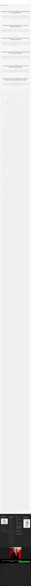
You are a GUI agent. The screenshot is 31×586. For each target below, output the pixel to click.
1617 (16, 273)
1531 (11, 264)
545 (27, 150)
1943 (24, 310)
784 (1, 179)
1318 (6, 240)
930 (13, 195)
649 (11, 163)
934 (21, 195)
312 (9, 124)
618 (5, 160)
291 (23, 121)
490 (1, 145)
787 (7, 179)
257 (11, 118)
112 (1, 102)
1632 (18, 275)
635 (11, 161)
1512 (1, 262)
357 (15, 129)
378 (1, 132)
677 (11, 166)
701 (3, 169)
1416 (6, 251)
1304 (6, 238)
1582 (1, 270)
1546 (14, 265)
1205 (3, 227)
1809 (8, 296)
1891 (3, 305)
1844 (22, 299)
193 (23, 110)
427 (15, 137)
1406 (14, 249)
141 (3, 105)
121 (19, 102)
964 (25, 198)
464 (5, 142)
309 (3, 124)
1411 (23, 249)
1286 (26, 235)
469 (15, 142)
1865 (8, 302)
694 (17, 168)
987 (15, 201)
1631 (16, 275)
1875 (28, 302)
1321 (11, 240)
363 (27, 129)
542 (21, 150)
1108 (6, 216)
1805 (28, 294)
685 (27, 166)
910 (1, 193)
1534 (18, 264)
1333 (8, 241)
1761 (24, 289)
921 (23, 193)
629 (27, 160)
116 (9, 102)
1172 (21, 222)
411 (11, 136)
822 (21, 182)
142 (5, 105)
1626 (6, 275)
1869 (16, 302)
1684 (10, 281)
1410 (22, 249)
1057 (16, 209)
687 (3, 168)
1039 (8, 208)
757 (3, 176)
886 (9, 190)
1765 (4, 291)
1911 (15, 307)
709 (19, 169)
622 (13, 160)
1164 (6, 222)
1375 (8, 246)
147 (15, 105)
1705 (24, 283)
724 (21, 171)
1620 (22, 273)
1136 (6, 219)
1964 (10, 313)
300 (13, 123)
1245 (28, 230)
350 (1, 129)
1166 (10, 222)
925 (3, 195)
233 (19, 115)
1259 (28, 232)
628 (25, 160)
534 (5, 150)
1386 (2, 248)
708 (17, 169)
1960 (2, 313)
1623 (28, 273)
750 (17, 174)
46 (9, 94)
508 (9, 147)
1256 (22, 232)
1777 (28, 291)
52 (21, 94)
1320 (10, 240)
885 (7, 190)
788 (9, 179)
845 (11, 185)
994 (1, 203)
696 (21, 168)
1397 (24, 248)
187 (11, 110)
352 (5, 129)
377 (27, 131)
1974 (2, 315)
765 (19, 176)
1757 (16, 289)
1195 (12, 225)
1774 (22, 291)
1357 (28, 243)
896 (1, 192)
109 (23, 100)
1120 (1, 217)
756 (1, 176)
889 (15, 190)
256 (9, 118)
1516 (10, 262)
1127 (15, 217)
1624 (2, 275)
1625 (3, 275)
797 (27, 179)
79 (19, 97)
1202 (26, 225)
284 (9, 121)
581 (15, 155)
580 (13, 155)
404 (25, 134)
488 (25, 144)
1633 (20, 275)
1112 (13, 216)
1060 (22, 209)
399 (15, 134)
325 (7, 126)
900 (9, 192)
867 (27, 187)
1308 (14, 238)
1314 (26, 238)
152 (25, 105)
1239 (16, 230)
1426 (26, 251)
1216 (26, 227)
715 (3, 171)
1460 (10, 256)
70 (1, 97)
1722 (1, 286)
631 (3, 161)
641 (23, 161)
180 (25, 108)
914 (9, 193)
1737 (3, 288)
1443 (4, 254)
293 (27, 121)
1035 (28, 206)
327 (11, 126)
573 (27, 153)
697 (23, 168)
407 (3, 136)
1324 (18, 240)
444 (21, 139)
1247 (3, 232)
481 (11, 144)
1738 (6, 288)
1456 (2, 256)
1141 (15, 219)
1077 (28, 211)
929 (11, 195)
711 (23, 169)
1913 (20, 307)
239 (3, 116)
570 (21, 153)
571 (23, 153)
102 (9, 100)
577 (7, 155)
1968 (18, 313)
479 (7, 144)
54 (25, 94)
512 (17, 147)
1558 (10, 267)
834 (17, 184)
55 (27, 94)
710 (21, 169)
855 (3, 187)
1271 (23, 233)
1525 (28, 262)
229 (11, 115)
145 (11, 105)
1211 (15, 227)
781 (23, 177)
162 (17, 107)
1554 (2, 267)
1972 (26, 313)
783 (27, 177)
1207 (8, 227)
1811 (11, 296)
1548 (18, 265)
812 (1, 182)
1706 (26, 283)
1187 (24, 224)
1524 (26, 262)
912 (5, 193)
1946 (2, 312)
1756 (14, 289)
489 (27, 144)
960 (17, 198)
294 (1, 123)
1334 (10, 241)
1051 (3, 209)
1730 (18, 286)
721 (15, 171)
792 (17, 179)
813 (3, 182)
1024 (6, 206)
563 (7, 153)
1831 (24, 297)
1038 (6, 208)
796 (25, 179)
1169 (16, 222)
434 (1, 139)
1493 (20, 259)
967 (3, 200)
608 (13, 158)
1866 (10, 302)
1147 (28, 219)
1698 (10, 283)
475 (27, 142)
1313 (23, 238)
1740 (10, 288)
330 (17, 126)
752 (21, 174)
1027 (12, 206)
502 (25, 145)
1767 (8, 291)
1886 (22, 304)
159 (11, 107)
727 (27, 171)
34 (13, 92)
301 (15, 123)
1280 (14, 235)
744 (5, 174)
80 (21, 97)
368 (9, 131)
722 (17, 171)
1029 (16, 206)
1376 (10, 246)
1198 (18, 225)
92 (17, 99)
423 (7, 137)
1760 (22, 289)
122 (21, 102)
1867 (12, 302)
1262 (6, 233)
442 (17, 139)
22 (17, 91)
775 (11, 177)
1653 (4, 278)
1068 (10, 211)
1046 (22, 208)
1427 (28, 251)
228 (9, 115)
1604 (18, 272)
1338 (18, 241)
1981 (16, 315)
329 (15, 126)
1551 (23, 265)
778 (17, 177)
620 (9, 160)
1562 (18, 267)
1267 (16, 233)
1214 (21, 227)
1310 (18, 238)
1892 (6, 305)
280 (1, 121)
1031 (20, 206)
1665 (28, 278)
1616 (14, 273)
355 (11, 129)
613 (23, 158)
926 (5, 195)
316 (17, 124)
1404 (10, 249)
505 (3, 147)
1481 (24, 257)
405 (27, 134)
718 (9, 171)
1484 (2, 259)
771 (3, 177)
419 (27, 136)
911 (3, 193)
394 (5, 134)
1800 (18, 294)
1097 (12, 214)
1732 (22, 286)
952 (1, 198)
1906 (6, 307)
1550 (22, 265)
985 (11, 201)
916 (13, 193)
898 (5, 192)
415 (19, 136)
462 (1, 142)
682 (21, 166)
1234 (6, 230)
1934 (6, 310)
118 (13, 102)
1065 (4, 211)
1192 (5, 225)
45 (7, 94)
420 (1, 137)
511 (15, 147)
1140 (14, 219)
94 (21, 99)
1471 (3, 257)
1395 (20, 248)
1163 (3, 222)
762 (13, 176)
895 (27, 190)
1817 (24, 296)
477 (3, 144)
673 (3, 166)
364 (1, 131)
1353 (20, 243)
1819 (28, 296)
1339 (20, 241)
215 (11, 113)
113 (3, 102)
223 (27, 113)
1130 (22, 217)
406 (1, 136)
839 (27, 184)
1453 (24, 254)
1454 (26, 254)
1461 (12, 256)
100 (5, 100)
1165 (8, 222)
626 (21, 160)
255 (7, 118)
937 (27, 195)
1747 (24, 288)
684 (25, 166)
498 (17, 145)
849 (19, 185)
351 (3, 129)
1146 (26, 219)
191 (19, 110)
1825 (12, 297)
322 (1, 126)
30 (5, 92)
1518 (14, 262)
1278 (10, 235)
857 (7, 187)
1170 (18, 222)
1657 (12, 278)
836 (21, 184)
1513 (3, 262)
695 (19, 168)
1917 (28, 307)
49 (15, 94)
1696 (6, 283)
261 (19, 118)
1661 (20, 278)
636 (13, 161)
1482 (26, 257)
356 (13, 129)
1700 (14, 283)
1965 (12, 313)
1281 (15, 235)
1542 (6, 265)
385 (15, 132)
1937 (12, 310)
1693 (28, 281)
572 (25, 153)
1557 (8, 267)
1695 (4, 283)
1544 (10, 265)
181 (27, 108)
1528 (6, 264)
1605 (20, 272)
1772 (18, 291)
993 (27, 201)
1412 (26, 249)
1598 (6, 272)
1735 (28, 286)
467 (11, 142)
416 (21, 136)
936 (25, 195)
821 (19, 182)
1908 (10, 307)
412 (13, 136)
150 (21, 105)
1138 (10, 219)
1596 (2, 272)
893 (23, 190)
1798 (14, 294)
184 (5, 110)
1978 (10, 315)
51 (19, 94)
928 (9, 195)
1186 (22, 224)
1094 (6, 214)
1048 (26, 208)
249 (23, 116)
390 (25, 132)
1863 (4, 302)
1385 (28, 246)
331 (19, 126)
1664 (26, 278)
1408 (18, 249)
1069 (12, 211)
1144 (22, 219)
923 (27, 193)
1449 (16, 254)
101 (7, 100)
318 (21, 124)
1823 (8, 297)
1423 (20, 251)
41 (27, 92)
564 (9, 153)
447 (27, 139)
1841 (16, 299)
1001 (16, 203)
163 (19, 107)
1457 (4, 256)
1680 (2, 281)
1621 (23, 273)
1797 (12, 294)
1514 (6, 262)
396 (9, 134)
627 (23, 160)
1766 (6, 291)
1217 (28, 227)
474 (25, 142)
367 (7, 131)
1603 (16, 272)
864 (21, 187)
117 (11, 102)
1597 (4, 272)
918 (17, 193)
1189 (28, 224)
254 (5, 118)
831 (11, 184)
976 (21, 200)
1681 (3, 281)
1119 (28, 216)
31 (7, 92)
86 (5, 99)
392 (1, 134)
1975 (4, 315)
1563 (20, 267)
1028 (14, 206)
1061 (24, 209)
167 (27, 107)
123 (23, 102)
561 (3, 153)
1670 (10, 280)
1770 (14, 291)
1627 (8, 275)
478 (5, 144)
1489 (12, 259)
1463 (16, 256)
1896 (14, 305)
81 (23, 97)
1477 (16, 257)
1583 (4, 270)
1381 (20, 246)
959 (15, 198)
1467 (24, 256)
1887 (24, 304)
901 (11, 192)
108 (21, 100)
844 (9, 185)
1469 (28, 256)
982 (5, 201)
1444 (6, 254)
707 (15, 169)
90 (13, 99)
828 (5, 184)
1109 (8, 216)
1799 (16, 294)
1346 (6, 243)
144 (9, 105)
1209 (12, 227)
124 (25, 102)
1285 (24, 235)
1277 (8, 235)
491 (3, 145)
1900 (22, 305)
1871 (20, 302)
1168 (14, 222)
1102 (21, 214)
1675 (20, 280)
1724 (6, 286)
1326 (22, 240)
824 (25, 182)
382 (9, 132)
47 (11, 94)
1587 (12, 270)
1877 (4, 304)
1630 (14, 275)
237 (27, 115)
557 (23, 152)
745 (7, 174)
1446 (10, 254)
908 (25, 192)
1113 (15, 216)
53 (23, 94)
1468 (26, 256)
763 (15, 176)
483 (15, 144)
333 (23, 126)
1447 (12, 254)
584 (21, 155)
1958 (26, 312)
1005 (24, 203)
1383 (24, 246)
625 (19, 160)
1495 (24, 259)
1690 (22, 281)
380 (5, 132)
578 (9, 155)
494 (9, 145)
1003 (20, 203)
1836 (6, 299)
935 (23, 195)
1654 (6, 278)
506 (5, 147)
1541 (3, 265)
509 (11, 147)
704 (9, 169)
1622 (26, 273)
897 (3, 192)
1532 (14, 264)
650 (13, 163)
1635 (24, 275)
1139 (12, 219)
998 (9, 203)
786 (5, 179)
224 (1, 115)
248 (21, 116)
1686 (14, 281)
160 (13, 107)
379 (3, 132)
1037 (4, 208)
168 (1, 108)
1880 (10, 304)
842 (5, 185)
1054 (10, 209)
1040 (10, 208)
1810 (10, 296)
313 (11, 124)
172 (9, 108)
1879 (8, 304)
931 (15, 195)
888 (13, 190)
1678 (26, 280)
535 (7, 150)
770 (1, 177)
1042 (14, 208)
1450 (18, 254)
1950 (10, 312)
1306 (10, 238)
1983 (20, 315)
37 (19, 92)
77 (15, 97)
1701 (16, 283)
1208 (10, 227)
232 (17, 115)
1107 (3, 216)
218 (17, 113)
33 (11, 92)
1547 (16, 265)
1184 (18, 224)
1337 (16, 241)
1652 (1, 278)
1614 (10, 273)
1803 (24, 294)
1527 (3, 264)
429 (19, 137)
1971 (24, 313)
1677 (24, 280)
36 (17, 92)
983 (7, 201)
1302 (1, 238)
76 (13, 97)
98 (1, 100)
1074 (22, 211)
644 (1, 163)
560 (1, 153)
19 (11, 91)
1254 (18, 232)
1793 (4, 294)
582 (17, 155)
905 (19, 192)
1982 (18, 315)
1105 (28, 214)
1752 (6, 289)
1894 (10, 305)
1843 (20, 299)
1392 (14, 248)
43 (3, 94)
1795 (8, 294)
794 (21, 179)
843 (7, 185)
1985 (24, 315)
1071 (16, 211)
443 (19, 139)
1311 (19, 238)
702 (5, 169)
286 (13, 121)
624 (17, 160)
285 (11, 121)
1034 (26, 206)
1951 (12, 312)
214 (9, 113)
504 (1, 147)
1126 (13, 217)
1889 (28, 304)
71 (3, 97)
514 (21, 147)
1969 (20, 313)
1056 (14, 209)
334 (25, 126)
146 (13, 105)
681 (19, 166)
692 (13, 168)
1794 (6, 294)
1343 (28, 241)
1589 (16, 270)
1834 (2, 299)
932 (17, 195)
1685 (12, 281)
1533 (16, 264)
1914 (22, 307)
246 (17, 116)
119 (15, 102)
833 (15, 184)
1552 (26, 265)
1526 (1, 264)
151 (23, 105)
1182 (13, 224)
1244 (26, 230)
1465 (20, 256)
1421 (15, 251)
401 (19, 134)
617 (3, 160)
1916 (26, 307)
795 (23, 179)
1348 (10, 243)
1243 (24, 230)
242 (9, 116)
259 (15, 118)
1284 (22, 235)
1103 (24, 214)
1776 (26, 291)
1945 (28, 310)
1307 (12, 238)
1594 (26, 270)
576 (5, 155)
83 (27, 97)
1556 (6, 267)
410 (9, 136)
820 (17, 182)
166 (25, 107)
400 (17, 134)
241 (7, 116)
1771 (15, 291)
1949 (8, 312)
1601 (12, 272)
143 (7, 105)
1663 (24, 278)
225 (3, 115)
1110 (9, 216)
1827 (16, 297)
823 (23, 182)
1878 (6, 304)
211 (3, 113)
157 (7, 107)
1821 (3, 297)
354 (9, 129)
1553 (28, 265)
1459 (8, 256)
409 (7, 136)
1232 (1, 230)
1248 (6, 232)
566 (13, 153)
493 (7, 145)
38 (21, 92)
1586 (10, 270)
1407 (16, 249)
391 (27, 132)
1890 (2, 305)
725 (23, 171)
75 (11, 97)
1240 (18, 230)
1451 (20, 254)
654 (21, 163)
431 (23, 137)
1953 (16, 312)
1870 (18, 302)
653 (19, 163)
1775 (24, 291)
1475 (12, 257)
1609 (28, 272)
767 (23, 176)
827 (3, 184)
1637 (28, 275)
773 (7, 177)
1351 (15, 243)
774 (9, 177)
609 (15, 158)
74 (9, 97)
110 (25, 100)
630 (1, 161)
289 (19, 121)
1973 (28, 313)
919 (19, 193)
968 (5, 200)
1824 (10, 297)
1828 (18, 297)
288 (17, 121)
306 (25, 123)
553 (15, 152)
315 (15, 124)
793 (19, 179)
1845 (24, 299)
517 (27, 147)
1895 (12, 305)
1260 (2, 233)
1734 (26, 286)
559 (27, 152)
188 (13, 110)
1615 (12, 273)
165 (23, 107)
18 (9, 91)
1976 (6, 315)
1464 (18, 256)
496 (13, 145)
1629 (12, 275)
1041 (12, 208)
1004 (22, 203)
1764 (2, 291)
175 (15, 108)
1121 (3, 217)
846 (13, 185)
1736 (2, 288)
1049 (28, 208)
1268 (18, 233)
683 (23, 166)
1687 (16, 281)
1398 (26, 248)
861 (15, 187)
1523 (24, 262)
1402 (6, 249)
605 (7, 158)
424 (9, 137)
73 (7, 97)
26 (25, 91)
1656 (10, 278)
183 (3, 110)
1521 (19, 262)
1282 (18, 235)
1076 (26, 211)
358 (17, 129)
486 (21, 144)
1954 (18, 312)
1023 (3, 206)
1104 (26, 214)
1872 (22, 302)
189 (15, 110)
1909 (12, 307)
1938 (14, 310)
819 (15, 182)
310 (5, 124)
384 (13, 132)
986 (13, 201)
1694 (2, 283)
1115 (19, 216)
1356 (26, 243)
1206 (6, 227)
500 (21, 145)
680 (17, 166)
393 (3, 134)
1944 (26, 310)
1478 (18, 257)
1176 (1, 224)
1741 (11, 288)
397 (11, 134)
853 (27, 185)
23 (19, 91)
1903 (28, 305)
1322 (13, 240)
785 (3, 179)
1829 (20, 297)
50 (17, 94)
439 (11, 139)
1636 (26, 275)
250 (25, 116)
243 (11, 116)
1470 (2, 257)
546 (1, 152)
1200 (22, 225)
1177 (3, 224)
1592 (22, 270)
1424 (22, 251)
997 (7, 203)
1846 (26, 299)
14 (1, 91)
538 (13, 150)
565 (11, 153)
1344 (2, 243)
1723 (3, 286)
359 (19, 129)
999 (11, 203)
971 (11, 200)
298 (9, 123)
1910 (14, 307)
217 (15, 113)
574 (1, 155)
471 (19, 142)
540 (17, 150)
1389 (8, 248)
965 (27, 198)
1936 (10, 310)
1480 (22, 257)
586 (25, 155)
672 (1, 166)
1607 (24, 272)
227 (7, 115)
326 (9, 126)
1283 (20, 235)
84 (1, 99)
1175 (28, 222)
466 (9, 142)
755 (27, 174)
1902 (26, 305)
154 (1, 107)
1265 (12, 233)
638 (17, 161)
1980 (14, 315)
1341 (24, 241)
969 (7, 200)
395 (7, 134)
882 (1, 190)
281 (3, 121)
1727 (12, 286)
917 (15, 193)
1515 (7, 262)
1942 (22, 310)
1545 (12, 265)
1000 (14, 203)
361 (23, 129)
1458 (6, 256)
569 (19, 153)
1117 (23, 216)
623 (15, 160)
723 (19, 171)
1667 (4, 280)
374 (21, 131)
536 (9, 150)
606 (9, 158)
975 (19, 200)
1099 (16, 214)
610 (17, 158)
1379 (16, 246)
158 (9, 107)
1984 (22, 315)
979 (27, 200)
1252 (13, 232)
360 (21, 129)
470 (17, 142)
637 (15, 161)
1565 (24, 267)
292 (25, 121)
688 (5, 168)
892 (21, 190)
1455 (28, 254)
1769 (12, 291)
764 (17, 176)
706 (13, 169)
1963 (8, 313)
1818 (26, 296)
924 (1, 195)
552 (13, 152)
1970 (22, 313)
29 (3, 92)
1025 (8, 206)
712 (25, 169)
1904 (2, 307)
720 (13, 171)
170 (5, 108)
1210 (13, 227)
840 (1, 185)
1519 (16, 262)
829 (7, 184)
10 (21, 89)
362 (25, 129)
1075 (24, 211)
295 (3, 123)
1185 (20, 224)
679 (15, 166)
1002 (18, 203)
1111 (11, 216)
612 (21, 158)
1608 (26, 272)
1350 (14, 243)
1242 (22, 230)
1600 (10, 272)
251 (27, 116)
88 (9, 99)
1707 (28, 283)
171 (7, 108)
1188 (26, 224)
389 (23, 132)
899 (7, 192)
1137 (7, 219)
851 (23, 185)
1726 (10, 286)
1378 (14, 246)
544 (25, 150)
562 (5, 153)
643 (27, 161)
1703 (20, 283)
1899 (20, 305)
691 (11, 168)
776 (13, 177)
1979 (12, 315)
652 (17, 163)
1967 (16, 313)
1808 (6, 296)
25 (23, 91)
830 (9, 184)
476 (1, 144)
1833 (28, 297)
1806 (2, 296)
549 (7, 152)
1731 (19, 286)
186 (9, 110)
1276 (6, 235)
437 (7, 139)
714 (1, 171)
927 (7, 195)
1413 (28, 249)
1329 (28, 240)
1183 (16, 224)
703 (7, 169)
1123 (7, 217)
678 (13, 166)
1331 (3, 241)
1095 (8, 214)
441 (15, 139)
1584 (6, 270)
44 (5, 94)
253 (3, 118)
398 (13, 134)
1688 (18, 281)
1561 (16, 267)
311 (7, 124)
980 (1, 201)
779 (19, 177)
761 (11, 176)
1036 (2, 208)
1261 (3, 233)
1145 (24, 219)
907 (23, 192)
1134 (1, 219)
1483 (28, 257)
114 (5, 102)
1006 (26, 203)
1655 (8, 278)
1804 (26, 294)
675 (7, 166)
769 (27, 176)
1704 (22, 283)
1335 (12, 241)
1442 (2, 254)
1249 (8, 232)
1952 (14, 312)
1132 (26, 217)
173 (11, 108)
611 (19, 158)
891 (19, 190)
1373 (3, 246)
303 (19, 123)
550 (9, 152)
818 (13, 182)
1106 (1, 216)
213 (7, 113)
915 (11, 193)
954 (5, 198)
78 (17, 97)
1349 (12, 243)
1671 (12, 280)
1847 (28, 299)
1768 (10, 291)
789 (11, 179)
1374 (6, 246)
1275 (3, 235)
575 (3, 155)
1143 (20, 219)
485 (19, 144)
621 (11, 160)
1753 (8, 289)
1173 (23, 222)
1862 (2, 302)
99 (3, 100)
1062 (26, 209)
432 (25, 137)
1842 (18, 299)
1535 (20, 264)
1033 (24, 206)
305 (23, 123)
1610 (1, 273)
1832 (26, 297)
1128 (17, 217)
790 (13, 179)
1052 (6, 209)
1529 (8, 264)
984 (9, 201)
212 (5, 113)
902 (13, 192)
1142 (17, 219)
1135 (3, 219)
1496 (26, 259)
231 (15, 115)
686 (1, 168)
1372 (1, 246)
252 (1, 118)
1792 (1, 294)
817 (11, 182)
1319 (8, 240)
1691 (24, 281)
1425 (24, 251)
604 (5, 158)
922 (25, 193)
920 (21, 193)
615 (27, 158)
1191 (3, 225)
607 (11, 158)
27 (27, 91)
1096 (10, 214)
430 (21, 137)
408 (5, 136)
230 (13, 115)
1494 (22, 259)
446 (25, 139)
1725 (8, 286)
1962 (6, 313)
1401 (3, 249)
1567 (28, 267)
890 (17, 190)
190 (17, 110)
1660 (18, 278)
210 (1, 113)
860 (13, 187)
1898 (18, 305)
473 (23, 142)
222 (25, 113)
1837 (8, 299)
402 (21, 134)
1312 (21, 238)
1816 (22, 296)
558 (25, 152)
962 (21, 198)
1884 (18, 304)
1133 (28, 217)
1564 (22, 267)
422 (5, 137)
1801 (20, 294)
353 (7, 129)
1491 (16, 259)
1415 (3, 251)
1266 (14, 233)
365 (3, 131)
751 (19, 174)
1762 (26, 289)
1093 (4, 214)
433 (27, 137)
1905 (4, 307)
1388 (6, 248)
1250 (10, 232)
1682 (6, 281)
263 (23, 118)
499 (19, 145)
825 (27, 182)
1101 (19, 214)
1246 (2, 232)
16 (5, 91)
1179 (8, 224)
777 (15, 177)
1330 (2, 241)
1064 (2, 211)
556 (21, 152)
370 (13, 131)
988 (17, 201)
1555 (3, 267)
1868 (14, 302)
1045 (20, 208)
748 (13, 174)
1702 (18, 283)
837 (23, 184)
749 (15, 174)
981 (3, 201)
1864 (6, 302)
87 (7, 99)
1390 (10, 248)
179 (23, 108)
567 (15, 153)
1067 (8, 211)
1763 (28, 289)
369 (11, 131)
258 (13, 118)
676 (9, 166)
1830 (22, 297)
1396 (22, 248)
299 (11, 123)
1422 (18, 251)
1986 (26, 315)
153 (27, 105)
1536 (22, 264)
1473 (8, 257)
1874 (26, 302)
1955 (20, 312)
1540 (2, 265)
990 (21, 201)
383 (11, 132)
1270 (22, 233)
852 (25, 185)
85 (3, 99)
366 (5, 131)
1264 (10, 233)
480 (9, 144)
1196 (14, 225)
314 (13, 124)
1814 (18, 296)
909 (27, 192)
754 (25, 174)
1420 (14, 251)
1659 (16, 278)
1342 (26, 241)
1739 (8, 288)
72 (5, 97)
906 (21, 192)
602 (1, 158)
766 (21, 176)
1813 (16, 296)
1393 (16, 248)
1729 (16, 286)
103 (11, 100)
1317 (3, 240)
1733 (24, 286)
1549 (20, 265)
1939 (16, 310)
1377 (12, 246)
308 (1, 124)
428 (17, 137)
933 (19, 195)
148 (17, 105)
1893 (8, 305)
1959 (28, 312)
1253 (16, 232)
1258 (26, 232)
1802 (22, 294)
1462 (14, 256)
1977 (8, 315)
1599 (8, 272)
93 (19, 99)
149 (19, 105)
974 (17, 200)
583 (19, 155)
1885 (20, 304)
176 (17, 108)
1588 (14, 270)
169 (3, 108)
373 (19, 131)
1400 (2, 249)
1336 (14, 241)
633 (7, 161)
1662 (22, 278)
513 (19, 147)
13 (27, 89)
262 (21, 118)
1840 (14, 299)
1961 (3, 313)
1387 (4, 248)
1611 (3, 273)
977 (23, 200)
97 (27, 99)
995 (3, 203)
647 (7, 163)
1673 (16, 280)
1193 (8, 225)
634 (9, 161)
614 (25, 158)
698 (25, 168)
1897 (16, 305)
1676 (22, 280)
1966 (14, 313)
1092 (2, 214)
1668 (6, 280)
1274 (1, 235)
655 (23, 163)
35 (15, 92)
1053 (8, 209)
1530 (10, 264)
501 (23, 145)
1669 (8, 280)
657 (27, 163)
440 (13, 139)
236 (25, 115)
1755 (12, 289)
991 (23, 201)
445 (23, 139)
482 (13, 144)
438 (9, 139)
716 (5, 171)
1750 (2, 289)
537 (11, 150)
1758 (18, 289)
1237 (12, 230)
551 (11, 152)
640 (21, 161)
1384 (26, 246)
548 (5, 152)
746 (9, 174)
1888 (26, 304)
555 (19, 152)
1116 (21, 216)
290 (21, 121)
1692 (26, 281)
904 (17, 192)
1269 (20, 233)
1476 (14, 257)
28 (1, 92)
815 (7, 182)
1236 (10, 230)
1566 (26, 267)
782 (25, 177)
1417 (8, 251)
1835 (4, 299)
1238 (14, 230)
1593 (24, 270)
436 (5, 139)
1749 (28, 288)
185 (7, 110)
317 (19, 124)
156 (5, 107)
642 (25, 161)
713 (27, 169)
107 (19, 100)
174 (13, 108)
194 (25, 110)
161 (15, 107)
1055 (12, 209)
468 (13, 142)
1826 (14, 297)
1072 (18, 211)
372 (17, 131)
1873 (24, 302)
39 (23, 92)
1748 (26, 288)
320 (25, 124)
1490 (14, 259)
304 (21, 123)
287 (15, 121)
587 (27, 155)
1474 (10, 257)
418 (25, 136)
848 (17, 185)
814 (5, 182)
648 (9, 163)
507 (7, 147)
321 (27, 124)
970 (9, 200)
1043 (16, 208)
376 (25, 131)
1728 (14, 286)
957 (11, 198)
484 (17, 144)
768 (25, 176)
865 (23, 187)
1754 (10, 289)
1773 (20, 291)
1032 (22, 206)
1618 (18, 273)
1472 (6, 257)
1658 (14, 278)
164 (21, 107)
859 (11, 187)
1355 (24, 243)
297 (7, 123)
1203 (28, 225)
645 (3, 163)
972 (13, 200)
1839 (12, 299)
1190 (1, 225)
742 (1, 174)
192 (21, 110)
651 (15, 163)
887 (11, 190)
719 (11, 171)
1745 (20, 288)
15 (3, 91)
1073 (20, 211)
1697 (8, 283)
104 (13, 100)
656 (25, 163)
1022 (1, 206)
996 (5, 203)
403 (23, 134)
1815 (20, 296)
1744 (18, 288)
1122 (5, 217)
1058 (18, 209)
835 (19, 184)
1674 (18, 280)
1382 (22, 246)
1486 (6, 259)
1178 (6, 224)
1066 (6, 211)
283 (7, 121)
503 (27, 145)
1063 (28, 209)
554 (17, 152)
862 (17, 187)
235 (23, 115)
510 (13, 147)
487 (23, 144)
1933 (4, 310)
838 (25, 184)
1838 (10, 299)
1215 (23, 227)
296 (5, 123)
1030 (18, 206)
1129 (19, 217)
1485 (4, 259)
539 (15, 150)
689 (7, 168)
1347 (8, 243)
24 (21, 91)
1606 (22, 272)
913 (7, 193)
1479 (20, 257)
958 (13, 198)
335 (27, 126)
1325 (20, 240)
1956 (22, 312)
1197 (16, 225)
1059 (20, 209)
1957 (24, 312)
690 (9, 168)
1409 (20, 249)
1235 (8, 230)
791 (15, 179)
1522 (21, 262)
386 (17, 132)
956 (9, 198)
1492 (18, 259)
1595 (28, 270)
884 (5, 190)
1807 (4, 296)
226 (5, 115)
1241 (19, 230)
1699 (12, 283)
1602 (14, 272)
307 (27, 123)
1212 (17, 227)
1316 (1, 240)
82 (25, 97)
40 (25, 92)
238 (1, 116)
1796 (10, 294)
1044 (18, 208)
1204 (2, 227)
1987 (28, 315)
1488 (10, 259)
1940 (18, 310)
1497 (28, 259)
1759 (20, 289)
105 (15, 100)
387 (19, 132)
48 (13, 94)
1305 (8, 238)
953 (3, 198)
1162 (1, 222)
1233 (3, 230)
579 (11, 155)
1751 (3, 289)
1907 (8, 307)
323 (3, 126)
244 (13, 116)
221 (23, 113)
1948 (6, 312)
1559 (12, 267)
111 (27, 100)
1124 (9, 217)
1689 (20, 281)
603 (3, 158)
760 (9, 176)
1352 (18, 243)
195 (27, 110)
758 (5, 176)
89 (11, 99)
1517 (11, 262)
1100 (18, 214)
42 (1, 94)
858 (9, 187)
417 (23, 136)
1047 (24, 208)
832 (13, 184)
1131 (23, 217)
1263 (8, 233)
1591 (20, 270)
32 (9, 92)
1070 (14, 211)
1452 (22, 254)
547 (3, 152)
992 (25, 201)
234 (21, 115)
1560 (14, 267)
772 (5, 177)
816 (9, 182)
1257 (24, 232)
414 (17, 136)
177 (19, 108)
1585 (8, 270)
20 (13, 91)
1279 (12, 235)
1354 (22, 243)
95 (23, 99)
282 (5, 121)
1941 (20, 310)
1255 (20, 232)
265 (27, 118)
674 (5, 166)
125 (27, 102)
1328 (26, 240)
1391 (12, 248)
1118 (26, 216)
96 (25, 99)
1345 (4, 243)
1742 (14, 288)
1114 (17, 216)
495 (11, 145)
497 (15, 145)
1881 (12, 304)
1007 (28, 203)
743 (3, 174)
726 (25, 171)
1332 (6, 241)
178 (21, 108)
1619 (20, 273)
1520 (18, 262)
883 (3, 190)
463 (3, 142)
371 (15, 131)
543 (23, 150)
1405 (12, 249)
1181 (11, 224)
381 (7, 132)
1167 (12, 222)
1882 (14, 304)
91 (15, 99)
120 (17, 102)
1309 (16, 238)
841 (3, 185)
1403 (8, 249)
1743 (16, 288)
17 (7, 91)
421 (3, 137)
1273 (28, 233)
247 (19, 116)
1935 (8, 310)
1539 (28, 264)
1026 (10, 206)
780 (21, 177)
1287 (28, 235)
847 (15, 185)
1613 (8, 273)
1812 (13, 296)
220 (21, 113)
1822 (6, 297)
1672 (14, 280)
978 (25, 200)
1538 (26, 264)
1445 (8, 254)
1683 (8, 281)
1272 (26, 233)
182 (1, 110)
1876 (2, 304)
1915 (24, 307)
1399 (28, 248)
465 (7, 142)
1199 (20, 225)
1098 (14, 214)
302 (17, 123)
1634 (22, 275)
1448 (14, 254)
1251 (11, 232)
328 (13, 126)
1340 (22, 241)
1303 (4, 238)
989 (19, 201)
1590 (18, 270)
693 (15, 168)
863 (19, 187)
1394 (18, 248)
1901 (24, 305)
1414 (1, 251)
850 (21, 185)
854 (1, 187)
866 (25, 187)
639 (19, 161)
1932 (1, 310)
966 (1, 200)
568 (17, 153)
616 (1, 160)
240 (5, 116)
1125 (11, 217)
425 (11, 137)
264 (25, 118)
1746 (22, 288)
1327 (24, 240)
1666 (2, 280)
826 (1, 184)
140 (1, 105)
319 (23, 124)
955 (7, 198)
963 (23, 198)
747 (11, 174)
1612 (5, 273)
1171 (19, 222)
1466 (22, 256)
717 (7, 171)
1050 (2, 209)
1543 (8, 265)
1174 (26, 222)
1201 (23, 225)
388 (21, 132)
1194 (10, 225)
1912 (17, 307)
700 (1, 169)
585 (23, 155)
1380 (18, 246)
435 (3, 139)
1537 (24, 264)
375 (23, 131)
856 (5, 187)
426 (13, 137)
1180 (10, 224)
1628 (10, 275)
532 (1, 150)
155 (3, 107)
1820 (2, 297)
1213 (19, 227)
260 (17, 118)
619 (7, 160)
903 (15, 192)
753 (23, 174)
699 (27, 168)
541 (19, 150)
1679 (28, 280)
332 (21, 126)
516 (25, 147)
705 (11, 169)
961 (19, 198)
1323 (16, 240)
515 (23, 147)
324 (5, 126)
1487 (8, 259)
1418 (10, 251)
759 (7, 176)
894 (25, 190)
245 (15, 116)
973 (15, 200)
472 (21, 142)
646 (5, 163)
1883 (16, 304)
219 (19, 113)
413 (15, 136)
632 (5, 161)
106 (17, 100)
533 (3, 150)
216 (13, 113)
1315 (28, 238)
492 (5, 145)
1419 (12, 251)
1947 (4, 312)
